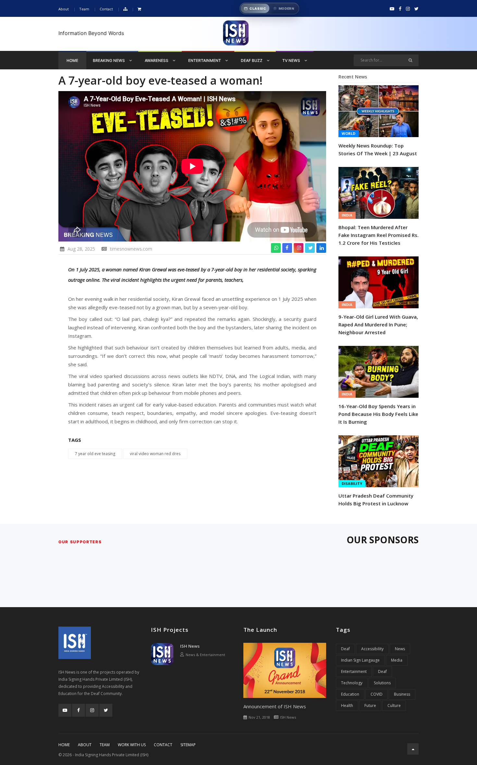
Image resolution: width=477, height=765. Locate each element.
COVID (377, 694)
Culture (394, 705)
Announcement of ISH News (274, 706)
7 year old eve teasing (95, 453)
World (348, 133)
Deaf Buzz (252, 60)
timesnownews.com (131, 249)
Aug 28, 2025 (81, 249)
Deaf (345, 649)
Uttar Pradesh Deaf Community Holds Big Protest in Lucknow (375, 499)
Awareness (157, 60)
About (63, 8)
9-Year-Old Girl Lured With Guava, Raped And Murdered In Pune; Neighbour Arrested (378, 324)
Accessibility (372, 649)
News (400, 649)
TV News (291, 60)
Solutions (382, 683)
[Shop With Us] (139, 9)
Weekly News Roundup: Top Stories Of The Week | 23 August (377, 149)
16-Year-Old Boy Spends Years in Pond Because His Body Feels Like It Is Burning (378, 414)
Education (350, 694)
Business (402, 694)
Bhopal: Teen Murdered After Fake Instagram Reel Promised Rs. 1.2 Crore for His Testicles (378, 235)
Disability (352, 483)
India (347, 215)
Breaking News (109, 60)
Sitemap (188, 744)
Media (396, 660)
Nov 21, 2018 (259, 717)
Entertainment (205, 60)
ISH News (190, 646)
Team (84, 8)
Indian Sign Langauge (360, 660)
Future (370, 705)
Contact (106, 8)
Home (72, 60)
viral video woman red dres (155, 453)
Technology (351, 683)
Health (347, 705)
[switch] (269, 8)
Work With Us (132, 744)
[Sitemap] (125, 9)
